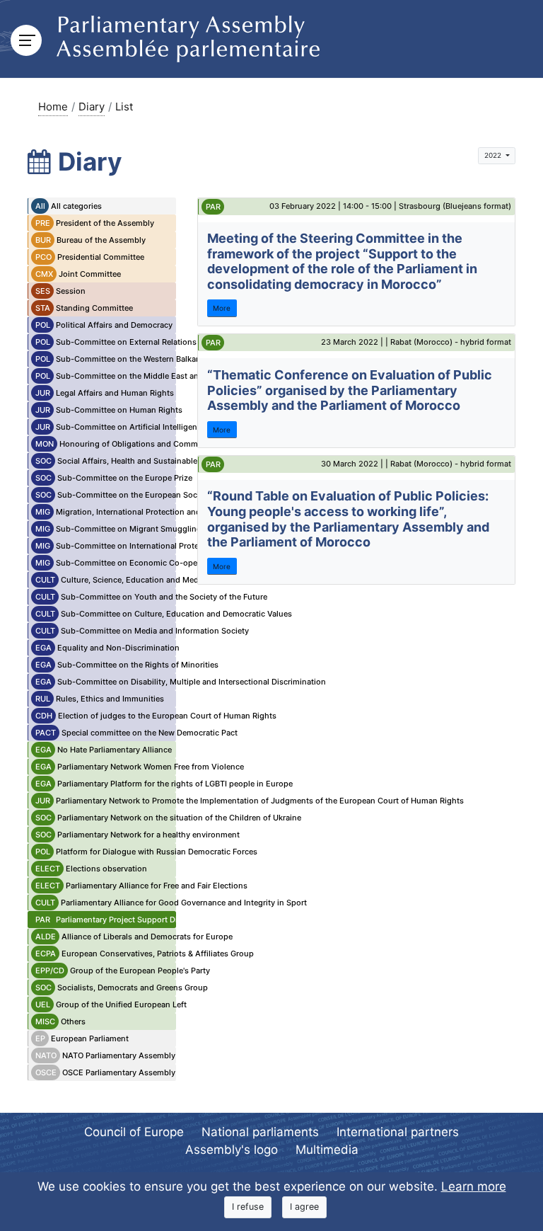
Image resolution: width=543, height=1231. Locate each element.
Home (53, 106)
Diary (91, 106)
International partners (398, 1132)
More (221, 308)
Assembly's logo (231, 1150)
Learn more (473, 1186)
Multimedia (327, 1150)
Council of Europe (134, 1132)
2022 (493, 155)
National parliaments (260, 1132)
